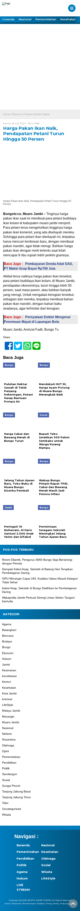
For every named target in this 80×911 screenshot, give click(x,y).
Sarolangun (9, 774)
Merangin (8, 716)
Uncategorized (11, 808)
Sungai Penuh (11, 785)
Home (8, 903)
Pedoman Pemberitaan (24, 903)
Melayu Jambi (11, 710)
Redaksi (41, 903)
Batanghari (9, 630)
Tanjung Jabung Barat (16, 791)
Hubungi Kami (68, 903)
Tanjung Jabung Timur (16, 797)
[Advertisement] (40, 67)
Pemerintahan (45, 19)
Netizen (7, 733)
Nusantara (9, 739)
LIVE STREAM (23, 887)
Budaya (7, 641)
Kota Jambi (9, 693)
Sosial (46, 114)
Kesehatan (68, 19)
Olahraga (8, 745)
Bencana (8, 635)
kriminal (7, 699)
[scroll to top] (73, 905)
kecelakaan (9, 676)
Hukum (6, 658)
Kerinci (6, 681)
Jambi (6, 664)
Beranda (8, 19)
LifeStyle (7, 704)
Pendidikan (9, 762)
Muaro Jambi (33, 114)
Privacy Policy (52, 903)
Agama (6, 624)
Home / (7, 114)
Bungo (6, 647)
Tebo (5, 803)
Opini (5, 751)
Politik (6, 768)
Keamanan (9, 670)
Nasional (25, 19)
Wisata (6, 814)
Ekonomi (17, 114)
